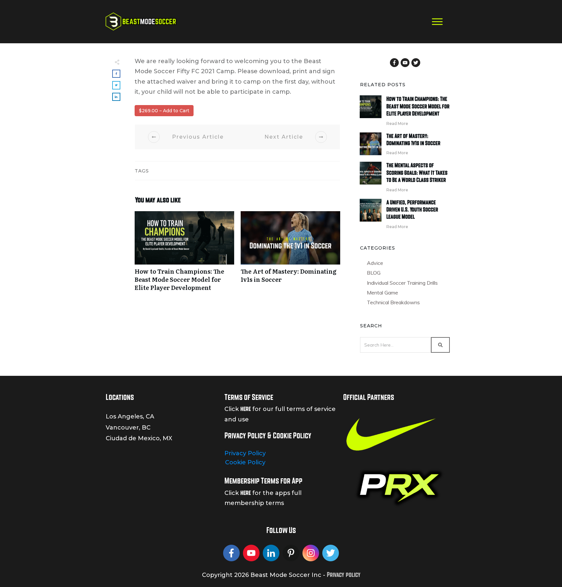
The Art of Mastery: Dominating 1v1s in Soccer (290, 254)
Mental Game (382, 292)
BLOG (374, 272)
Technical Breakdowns (393, 302)
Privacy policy (343, 574)
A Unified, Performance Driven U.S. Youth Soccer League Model (412, 209)
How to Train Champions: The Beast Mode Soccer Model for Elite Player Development (184, 254)
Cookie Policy (245, 462)
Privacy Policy (245, 453)
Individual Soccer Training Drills (402, 283)
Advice (375, 263)
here (245, 408)
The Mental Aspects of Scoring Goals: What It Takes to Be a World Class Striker (417, 172)
